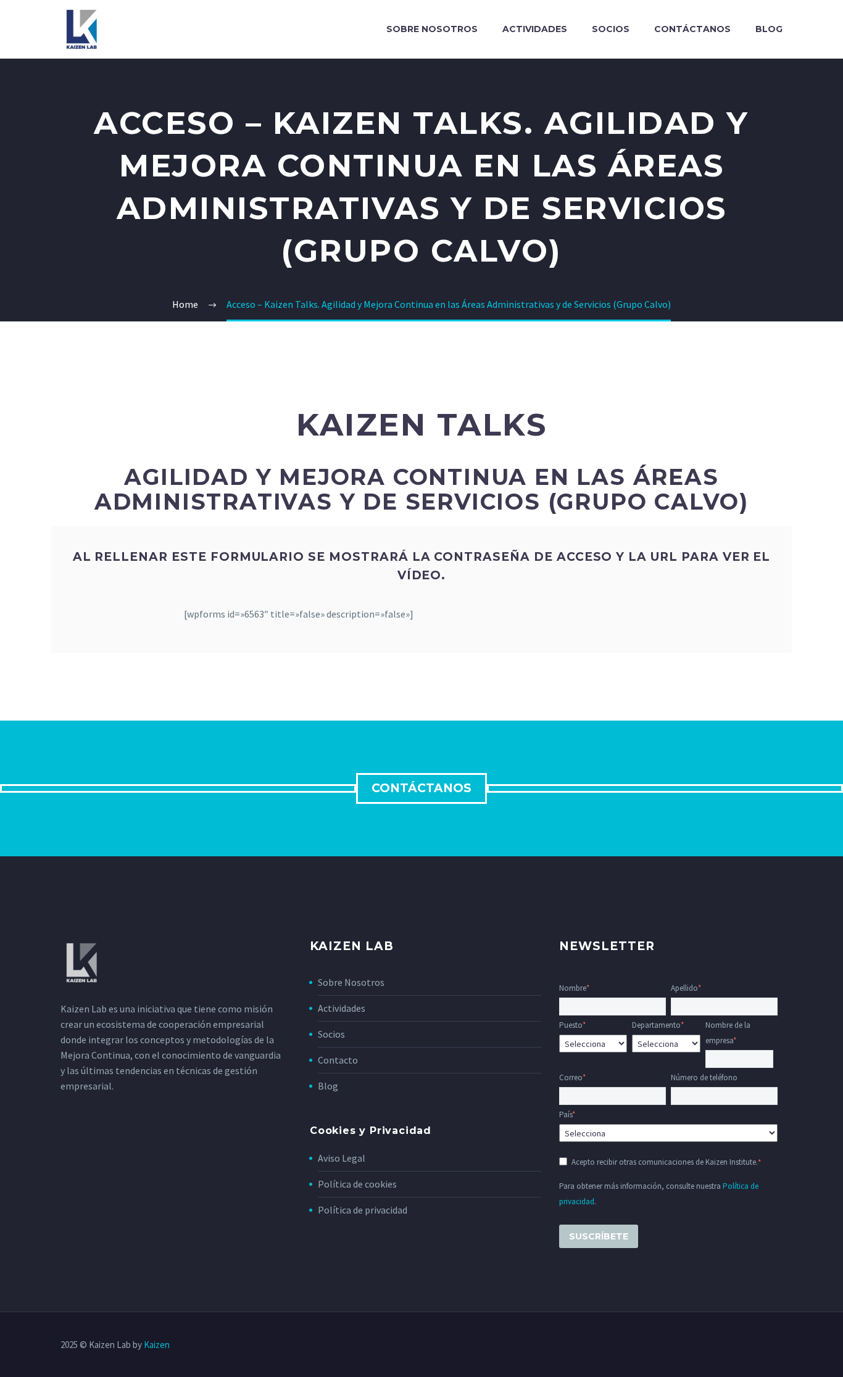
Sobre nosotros (432, 29)
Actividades (534, 29)
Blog (769, 29)
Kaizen (157, 1344)
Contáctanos (692, 29)
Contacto (338, 1060)
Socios (610, 29)
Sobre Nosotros (351, 982)
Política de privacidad (362, 1210)
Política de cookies (357, 1184)
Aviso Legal (341, 1158)
